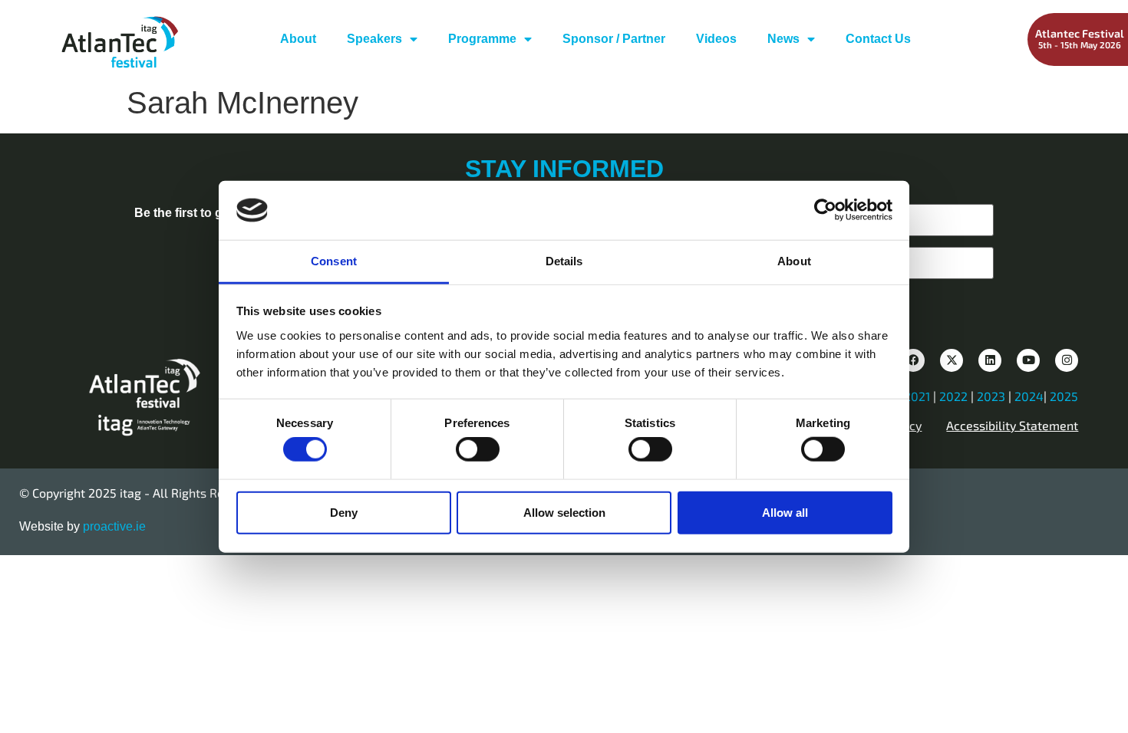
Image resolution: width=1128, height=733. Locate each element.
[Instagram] (1066, 360)
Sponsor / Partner (613, 38)
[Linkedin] (989, 360)
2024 (1029, 396)
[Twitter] (951, 360)
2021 (917, 396)
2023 (991, 396)
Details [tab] (564, 261)
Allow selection (564, 511)
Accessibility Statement (1012, 425)
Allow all (785, 511)
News (783, 38)
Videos (716, 38)
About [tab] (794, 261)
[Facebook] (913, 360)
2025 (1064, 396)
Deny (344, 511)
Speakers (374, 38)
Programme (482, 38)
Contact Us (878, 38)
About (298, 38)
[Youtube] (1028, 360)
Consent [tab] (334, 261)
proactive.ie (114, 526)
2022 (953, 396)
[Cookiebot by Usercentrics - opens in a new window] (825, 210)
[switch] (478, 449)
